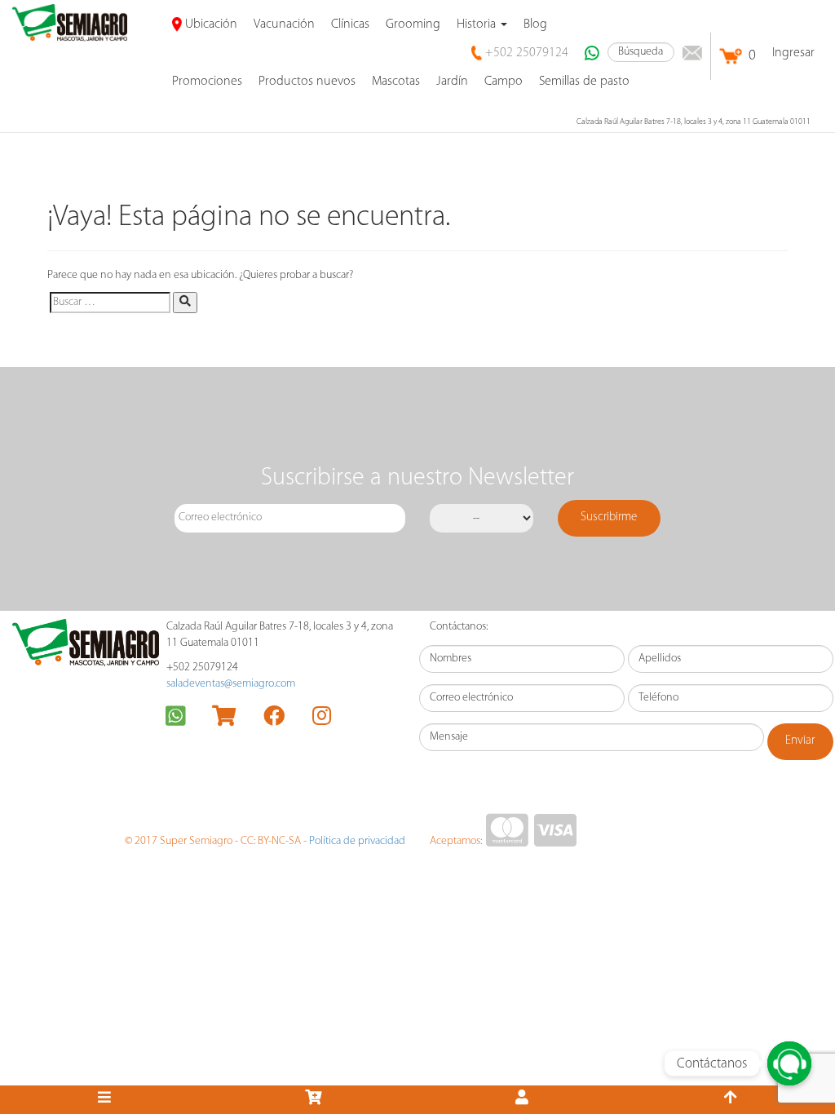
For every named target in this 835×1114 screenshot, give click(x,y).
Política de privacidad (357, 841)
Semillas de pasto (584, 81)
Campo (503, 81)
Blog (535, 24)
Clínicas (350, 24)
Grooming (413, 24)
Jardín (452, 81)
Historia (478, 24)
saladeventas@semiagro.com (230, 684)
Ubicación (209, 24)
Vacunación (284, 24)
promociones (207, 81)
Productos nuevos (307, 81)
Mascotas (396, 81)
